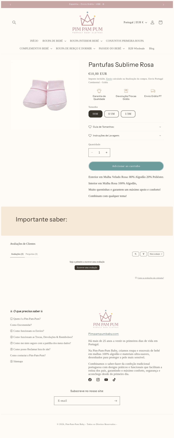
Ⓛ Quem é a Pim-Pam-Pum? (25, 318)
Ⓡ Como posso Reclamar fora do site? (30, 349)
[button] (14, 22)
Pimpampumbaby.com (103, 333)
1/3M (128, 113)
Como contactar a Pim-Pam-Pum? (28, 355)
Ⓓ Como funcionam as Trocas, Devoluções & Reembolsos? (41, 337)
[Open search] (135, 254)
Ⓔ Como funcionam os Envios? (27, 330)
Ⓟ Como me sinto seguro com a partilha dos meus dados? (40, 343)
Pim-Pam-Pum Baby (75, 424)
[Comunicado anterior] (10, 4)
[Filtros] (143, 254)
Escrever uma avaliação (87, 267)
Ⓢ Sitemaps (16, 361)
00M (95, 113)
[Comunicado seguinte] (164, 4)
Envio (109, 79)
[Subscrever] (116, 400)
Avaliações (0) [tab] (17, 254)
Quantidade (94, 144)
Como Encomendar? (21, 324)
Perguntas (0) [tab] (32, 254)
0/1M (111, 113)
